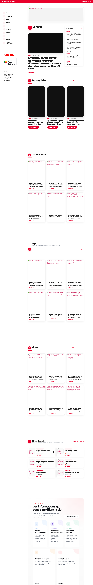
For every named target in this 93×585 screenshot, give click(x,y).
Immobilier (9, 26)
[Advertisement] (56, 143)
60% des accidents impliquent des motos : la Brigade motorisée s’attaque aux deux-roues (74, 57)
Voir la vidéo (32, 72)
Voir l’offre (39, 455)
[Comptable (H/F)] (32, 473)
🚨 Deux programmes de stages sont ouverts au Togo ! (75, 122)
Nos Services (7, 80)
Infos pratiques (10, 42)
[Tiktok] (13, 55)
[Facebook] (5, 55)
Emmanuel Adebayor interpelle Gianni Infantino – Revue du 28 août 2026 (74, 34)
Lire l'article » (32, 188)
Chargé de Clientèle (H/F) (72, 472)
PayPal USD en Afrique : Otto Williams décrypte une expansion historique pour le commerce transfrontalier (36, 379)
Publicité (6, 78)
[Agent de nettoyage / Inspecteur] (60, 462)
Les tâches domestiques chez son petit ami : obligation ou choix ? (36, 123)
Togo (7, 19)
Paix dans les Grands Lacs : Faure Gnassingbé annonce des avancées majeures (56, 410)
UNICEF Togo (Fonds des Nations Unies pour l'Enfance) (45, 451)
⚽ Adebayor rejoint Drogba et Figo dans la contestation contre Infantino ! (55, 123)
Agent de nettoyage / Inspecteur (71, 462)
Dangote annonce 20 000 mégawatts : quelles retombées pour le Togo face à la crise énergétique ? (75, 411)
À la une (8, 13)
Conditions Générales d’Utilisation (9, 75)
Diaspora (8, 32)
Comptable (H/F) (41, 472)
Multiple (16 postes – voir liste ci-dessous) (45, 462)
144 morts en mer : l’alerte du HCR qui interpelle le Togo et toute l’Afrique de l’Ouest (75, 378)
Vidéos (8, 39)
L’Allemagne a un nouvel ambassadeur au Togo (72, 63)
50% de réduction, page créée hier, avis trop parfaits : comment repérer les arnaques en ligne (74, 49)
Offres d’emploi (10, 36)
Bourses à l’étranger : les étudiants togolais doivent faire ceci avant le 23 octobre (75, 217)
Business (8, 29)
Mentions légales (8, 73)
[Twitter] (8, 55)
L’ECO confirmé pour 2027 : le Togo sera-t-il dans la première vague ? (56, 378)
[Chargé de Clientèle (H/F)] (60, 473)
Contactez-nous (8, 77)
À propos (6, 71)
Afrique (8, 22)
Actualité (9, 16)
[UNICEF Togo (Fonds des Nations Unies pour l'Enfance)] (32, 451)
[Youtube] (11, 55)
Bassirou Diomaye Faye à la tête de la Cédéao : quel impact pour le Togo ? (36, 410)
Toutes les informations (71, 516)
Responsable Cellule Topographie (71, 451)
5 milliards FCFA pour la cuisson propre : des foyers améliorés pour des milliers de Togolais (74, 41)
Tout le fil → (79, 28)
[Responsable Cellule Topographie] (60, 451)
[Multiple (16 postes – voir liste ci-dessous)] (32, 462)
